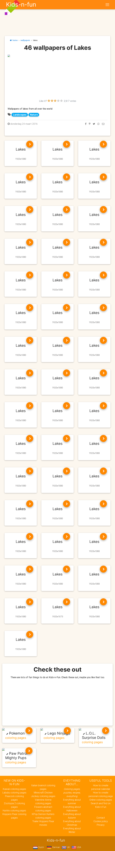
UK (68, 847)
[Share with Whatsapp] (98, 124)
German (56, 847)
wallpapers (25, 40)
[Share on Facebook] (85, 124)
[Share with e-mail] (103, 124)
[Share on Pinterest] (89, 124)
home (15, 40)
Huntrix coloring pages (14, 810)
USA (78, 847)
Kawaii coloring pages (14, 788)
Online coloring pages (100, 799)
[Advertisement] (57, 78)
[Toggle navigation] (107, 4)
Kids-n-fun (21, 4)
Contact (100, 817)
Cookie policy (100, 821)
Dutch (41, 847)
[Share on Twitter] (94, 124)
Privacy (101, 824)
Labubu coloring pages (14, 792)
